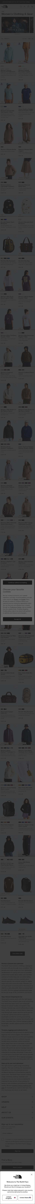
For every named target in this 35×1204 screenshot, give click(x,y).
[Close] (32, 1174)
